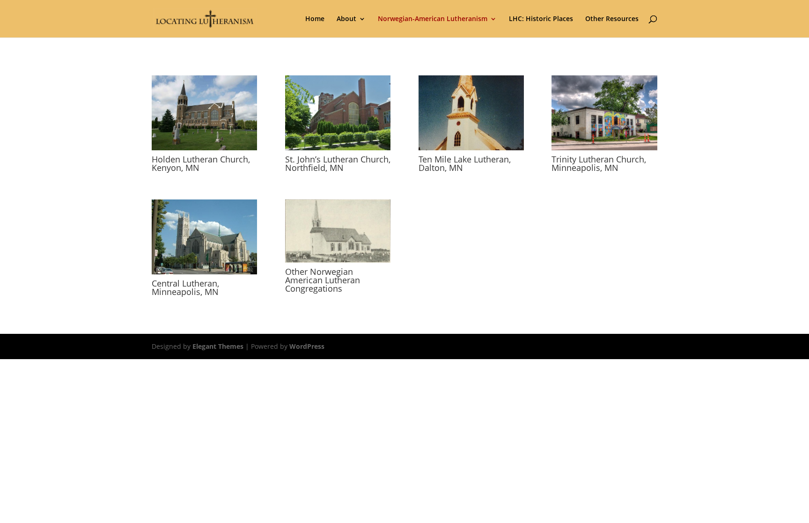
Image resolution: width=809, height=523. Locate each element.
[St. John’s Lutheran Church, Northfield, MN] (337, 112)
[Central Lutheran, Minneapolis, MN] (204, 236)
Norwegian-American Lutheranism (432, 19)
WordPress (306, 346)
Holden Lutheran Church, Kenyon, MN (201, 163)
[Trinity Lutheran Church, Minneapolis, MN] (604, 112)
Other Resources (612, 19)
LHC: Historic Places (541, 19)
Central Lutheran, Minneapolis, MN (185, 287)
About (346, 19)
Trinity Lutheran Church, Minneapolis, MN (599, 163)
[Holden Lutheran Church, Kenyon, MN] (204, 112)
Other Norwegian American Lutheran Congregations (322, 280)
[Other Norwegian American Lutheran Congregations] (337, 231)
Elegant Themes (217, 346)
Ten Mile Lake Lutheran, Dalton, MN (465, 163)
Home (314, 19)
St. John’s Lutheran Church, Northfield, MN (337, 163)
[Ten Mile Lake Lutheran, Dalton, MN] (471, 112)
